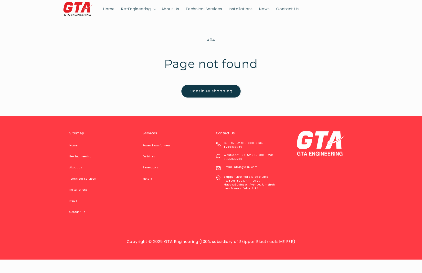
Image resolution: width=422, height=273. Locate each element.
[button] (138, 9)
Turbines (149, 156)
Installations (78, 190)
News (73, 201)
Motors (147, 179)
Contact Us (77, 212)
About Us (75, 167)
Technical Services (82, 179)
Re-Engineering (80, 156)
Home (73, 145)
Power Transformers (157, 145)
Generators (150, 167)
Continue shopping (211, 91)
